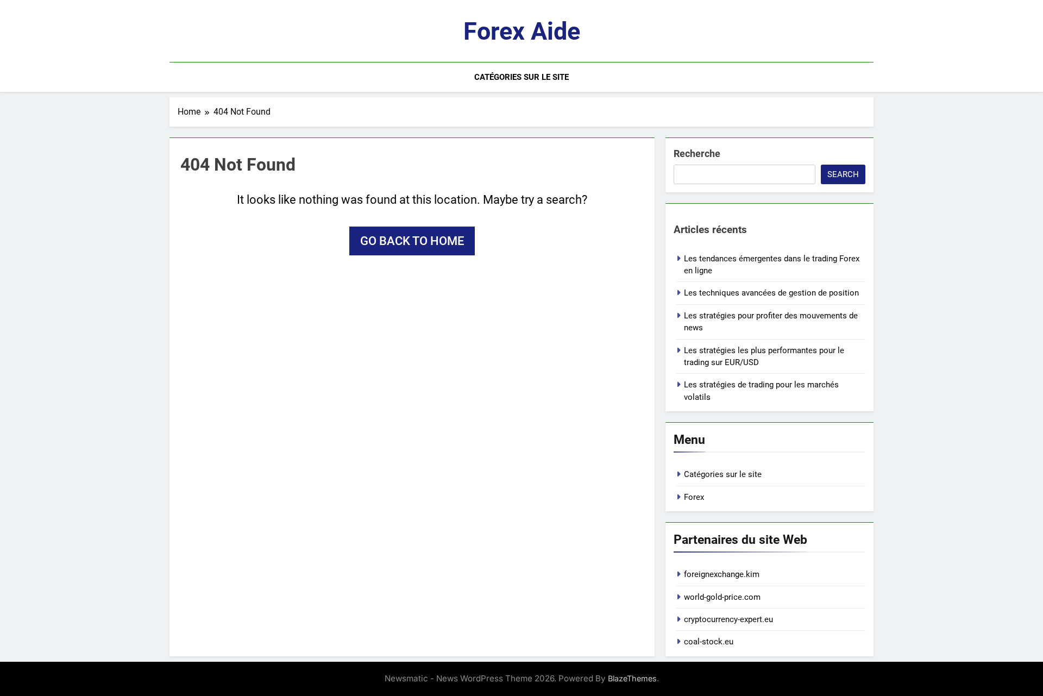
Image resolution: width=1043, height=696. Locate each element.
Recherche (697, 153)
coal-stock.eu (708, 642)
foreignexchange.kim (721, 574)
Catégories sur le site (521, 77)
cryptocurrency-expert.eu (728, 619)
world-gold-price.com (722, 597)
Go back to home (412, 241)
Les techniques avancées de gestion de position (771, 293)
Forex (694, 497)
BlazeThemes (632, 678)
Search (843, 174)
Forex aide (521, 31)
